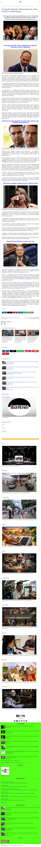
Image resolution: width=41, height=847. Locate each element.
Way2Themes (9, 845)
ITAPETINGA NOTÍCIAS (5, 792)
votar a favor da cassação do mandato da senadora (20, 214)
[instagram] (28, 351)
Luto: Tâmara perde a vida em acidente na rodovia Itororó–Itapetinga (14, 786)
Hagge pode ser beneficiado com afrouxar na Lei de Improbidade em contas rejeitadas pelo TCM (22, 737)
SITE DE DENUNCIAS (19, 845)
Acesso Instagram (5, 417)
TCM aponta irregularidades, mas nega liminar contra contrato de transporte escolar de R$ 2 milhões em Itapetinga (21, 372)
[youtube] (35, 351)
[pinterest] (5, 354)
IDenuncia (13, 321)
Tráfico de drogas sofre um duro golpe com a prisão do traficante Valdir (19, 726)
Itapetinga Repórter (4, 799)
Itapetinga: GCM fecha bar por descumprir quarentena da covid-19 (13, 800)
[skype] (19, 721)
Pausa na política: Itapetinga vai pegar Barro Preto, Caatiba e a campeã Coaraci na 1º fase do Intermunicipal (20, 339)
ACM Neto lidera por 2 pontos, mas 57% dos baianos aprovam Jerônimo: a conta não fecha (23, 388)
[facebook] (5, 351)
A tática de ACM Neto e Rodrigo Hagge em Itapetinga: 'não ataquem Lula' (20, 377)
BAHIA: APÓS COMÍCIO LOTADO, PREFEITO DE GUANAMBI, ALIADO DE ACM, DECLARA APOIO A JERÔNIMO (19, 796)
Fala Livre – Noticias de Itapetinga (7, 782)
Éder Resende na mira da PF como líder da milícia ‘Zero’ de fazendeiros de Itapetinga (22, 746)
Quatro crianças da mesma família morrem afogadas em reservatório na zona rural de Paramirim (19, 789)
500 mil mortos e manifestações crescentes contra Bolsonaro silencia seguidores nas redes (22, 742)
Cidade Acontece (4, 795)
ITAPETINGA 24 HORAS (5, 785)
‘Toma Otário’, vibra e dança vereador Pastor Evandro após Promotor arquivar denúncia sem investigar (22, 731)
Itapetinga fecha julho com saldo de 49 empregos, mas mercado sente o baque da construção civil (7, 339)
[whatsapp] (20, 351)
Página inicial (4, 6)
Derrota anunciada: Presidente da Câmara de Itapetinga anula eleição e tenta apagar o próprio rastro (23, 367)
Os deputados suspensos (8, 83)
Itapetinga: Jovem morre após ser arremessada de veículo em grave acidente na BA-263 (17, 793)
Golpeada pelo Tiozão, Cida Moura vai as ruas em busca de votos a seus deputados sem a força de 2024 (22, 362)
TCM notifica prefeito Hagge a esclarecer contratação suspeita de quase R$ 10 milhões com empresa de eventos (22, 757)
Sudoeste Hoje (3, 802)
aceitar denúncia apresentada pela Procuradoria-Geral (15, 276)
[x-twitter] (13, 351)
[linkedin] (26, 721)
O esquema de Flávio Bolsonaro (9, 178)
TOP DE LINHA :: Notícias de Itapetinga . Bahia (9, 788)
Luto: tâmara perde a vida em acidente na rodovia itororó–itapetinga (14, 783)
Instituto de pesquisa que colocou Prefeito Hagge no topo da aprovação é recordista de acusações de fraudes (22, 752)
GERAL (8, 6)
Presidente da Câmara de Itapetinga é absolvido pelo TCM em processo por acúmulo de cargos (32, 339)
